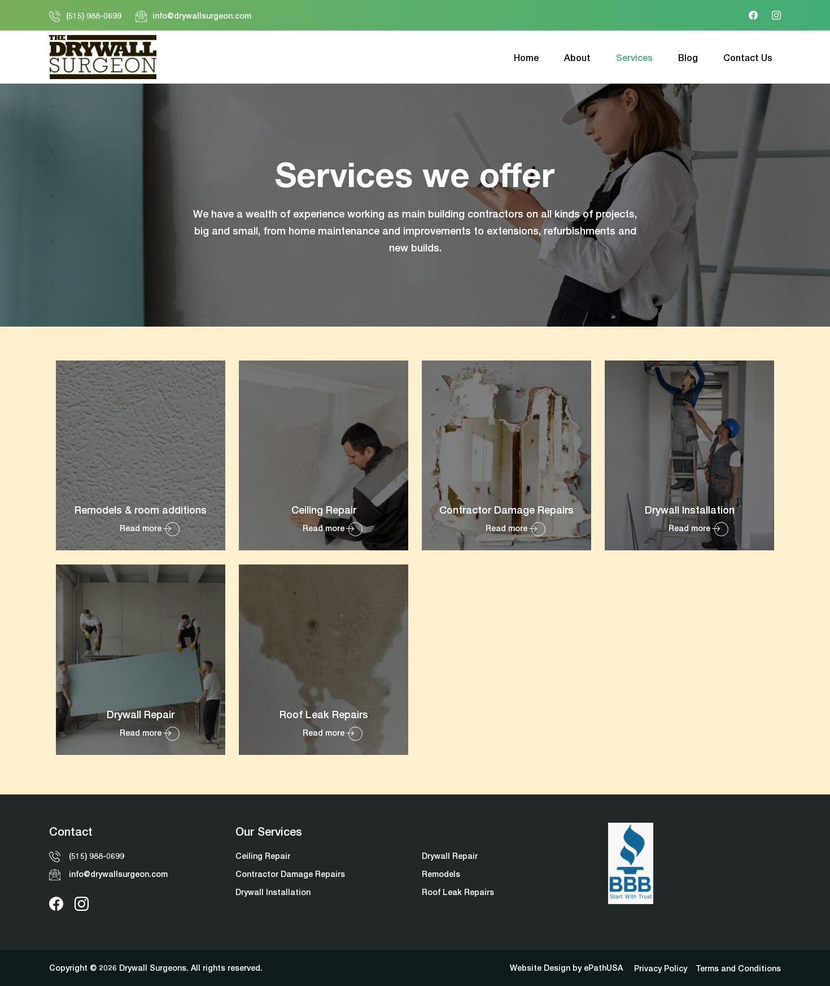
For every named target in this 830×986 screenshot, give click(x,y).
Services (634, 57)
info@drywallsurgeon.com (201, 15)
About (577, 57)
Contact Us (747, 57)
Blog (688, 57)
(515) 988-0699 (93, 15)
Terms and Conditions (738, 968)
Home (526, 57)
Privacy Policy (660, 968)
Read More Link (140, 455)
